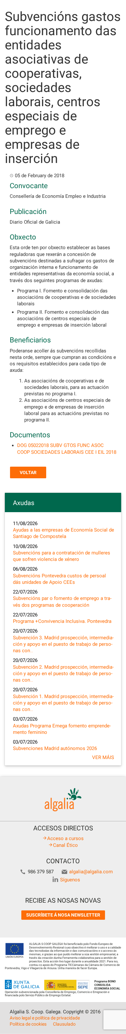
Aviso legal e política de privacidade (45, 1017)
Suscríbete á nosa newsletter (63, 914)
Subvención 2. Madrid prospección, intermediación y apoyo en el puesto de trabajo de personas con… (63, 673)
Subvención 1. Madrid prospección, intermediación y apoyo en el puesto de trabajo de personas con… (63, 703)
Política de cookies (28, 1024)
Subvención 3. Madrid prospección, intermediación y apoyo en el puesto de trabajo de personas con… (63, 644)
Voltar (28, 472)
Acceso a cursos (65, 838)
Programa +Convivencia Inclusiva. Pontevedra (62, 621)
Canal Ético (65, 845)
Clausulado (64, 1024)
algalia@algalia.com (91, 872)
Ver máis (103, 757)
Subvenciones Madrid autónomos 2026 (55, 748)
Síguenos (70, 880)
